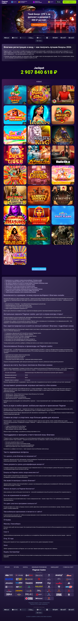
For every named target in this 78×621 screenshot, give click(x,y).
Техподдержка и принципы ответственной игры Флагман (20, 292)
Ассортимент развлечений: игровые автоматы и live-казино (21, 287)
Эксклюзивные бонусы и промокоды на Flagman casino (20, 284)
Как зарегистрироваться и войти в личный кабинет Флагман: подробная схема (26, 283)
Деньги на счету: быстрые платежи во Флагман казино (20, 286)
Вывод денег (55, 567)
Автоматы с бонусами (39, 269)
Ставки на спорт (68, 567)
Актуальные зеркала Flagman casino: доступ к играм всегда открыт (23, 281)
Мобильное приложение (39, 567)
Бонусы (25, 567)
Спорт (51, 1)
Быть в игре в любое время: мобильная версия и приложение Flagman (24, 289)
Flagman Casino (5, 2)
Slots (14, 1)
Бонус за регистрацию (38, 2)
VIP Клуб (16, 567)
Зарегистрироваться (69, 2)
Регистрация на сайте (39, 24)
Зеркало (7, 567)
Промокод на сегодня (23, 2)
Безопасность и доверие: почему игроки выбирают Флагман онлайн (23, 280)
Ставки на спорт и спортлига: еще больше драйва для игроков (22, 290)
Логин (58, 2)
